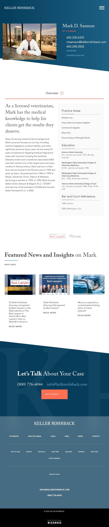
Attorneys (14, 436)
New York (55, 452)
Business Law (67, 118)
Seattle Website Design (54, 520)
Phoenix (72, 51)
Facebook (50, 502)
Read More (15, 326)
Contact (96, 436)
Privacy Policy (54, 474)
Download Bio (76, 55)
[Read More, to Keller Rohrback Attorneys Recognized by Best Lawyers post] (54, 284)
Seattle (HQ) (15, 452)
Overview (52, 93)
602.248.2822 (75, 46)
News (80, 436)
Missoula (41, 452)
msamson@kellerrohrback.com (86, 42)
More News (10, 265)
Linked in (58, 502)
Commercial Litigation (71, 128)
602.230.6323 (75, 37)
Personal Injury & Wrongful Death (76, 138)
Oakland (68, 452)
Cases (53, 436)
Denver (29, 452)
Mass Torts (66, 133)
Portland (94, 452)
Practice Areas (34, 436)
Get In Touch (52, 394)
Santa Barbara (54, 458)
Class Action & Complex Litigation (76, 123)
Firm (67, 436)
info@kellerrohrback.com (67, 385)
